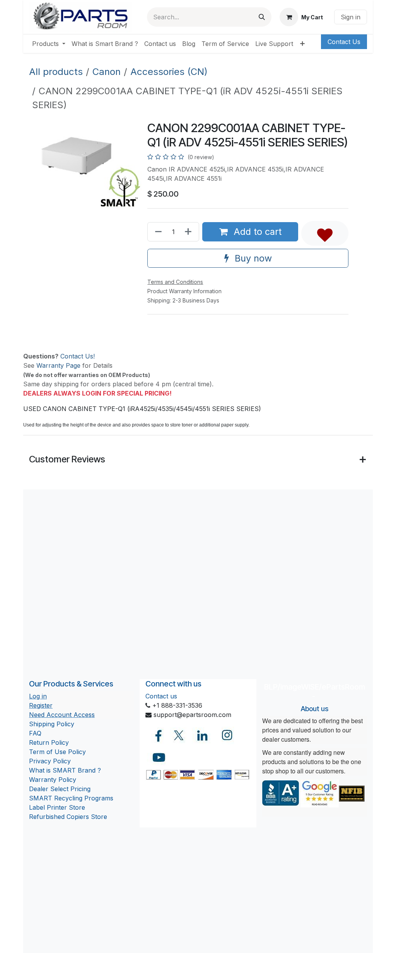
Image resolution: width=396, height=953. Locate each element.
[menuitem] (48, 43)
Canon (106, 71)
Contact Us (344, 42)
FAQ (35, 733)
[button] (324, 233)
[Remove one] (157, 232)
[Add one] (190, 232)
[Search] (261, 17)
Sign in (350, 17)
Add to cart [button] (256, 231)
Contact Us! (77, 356)
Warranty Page (58, 365)
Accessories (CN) (169, 71)
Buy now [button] (252, 258)
